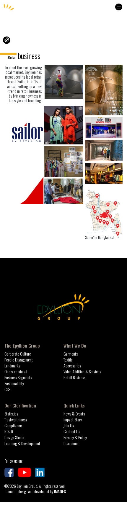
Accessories (70, 247)
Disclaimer (71, 443)
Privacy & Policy (75, 437)
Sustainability (14, 383)
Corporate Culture (17, 354)
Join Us (69, 425)
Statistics (11, 413)
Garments (10, 247)
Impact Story (73, 419)
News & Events (74, 413)
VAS (96, 247)
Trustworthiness (15, 419)
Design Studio (14, 437)
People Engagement (18, 359)
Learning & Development (22, 443)
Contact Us (72, 431)
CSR (7, 389)
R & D (8, 431)
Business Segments (18, 377)
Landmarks (12, 365)
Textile (38, 247)
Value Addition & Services (82, 371)
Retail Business (74, 377)
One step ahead (15, 371)
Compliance (13, 425)
